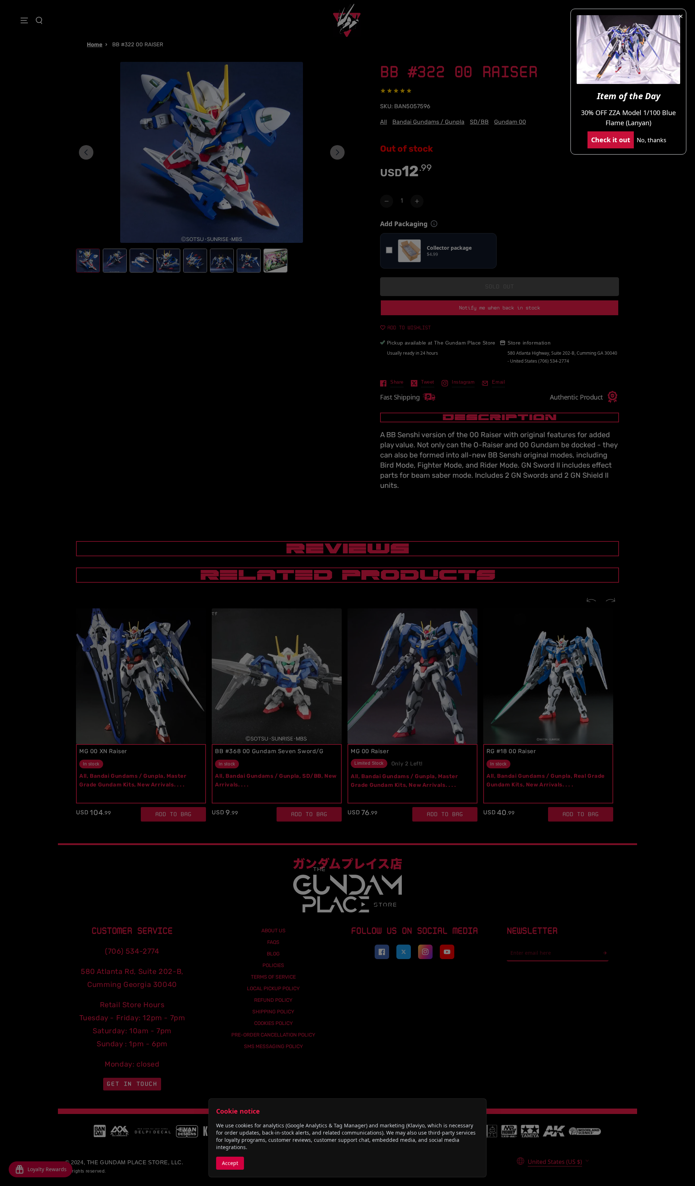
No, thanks (651, 140)
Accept (230, 1163)
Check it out (610, 139)
